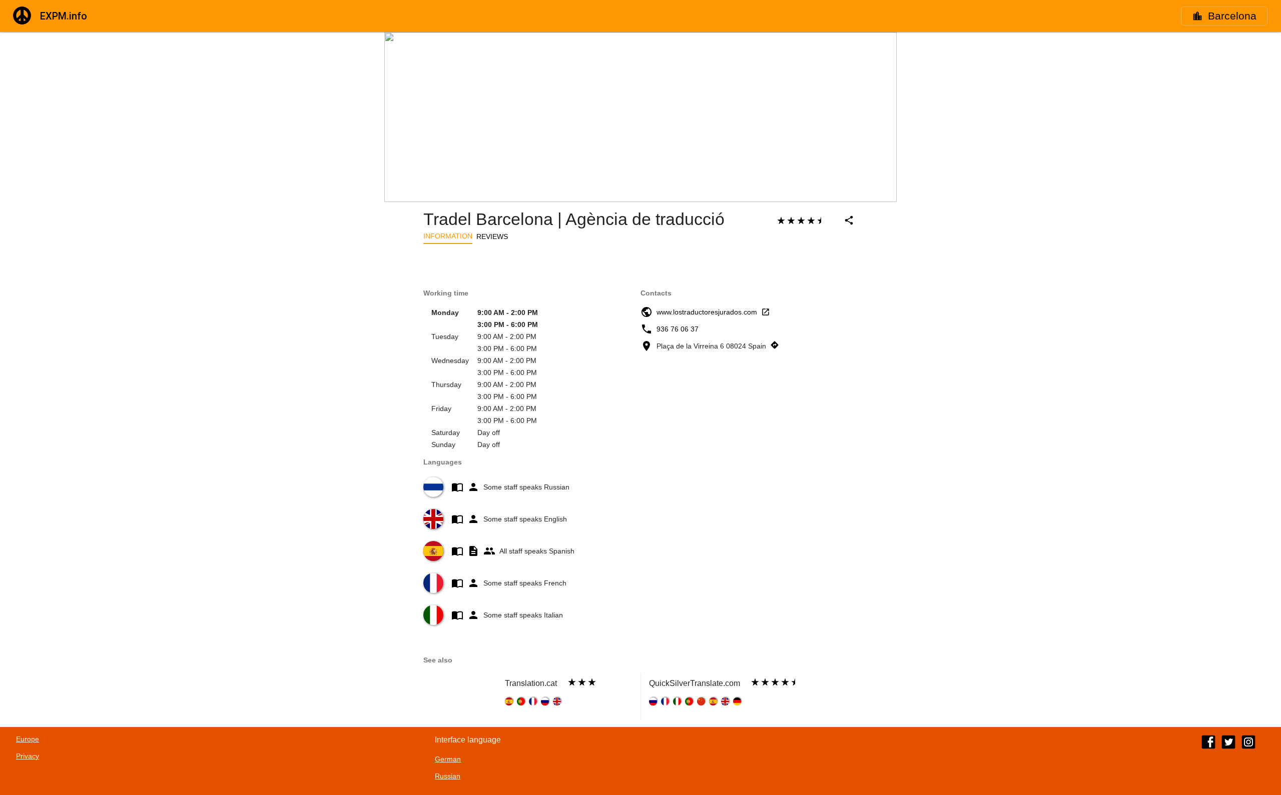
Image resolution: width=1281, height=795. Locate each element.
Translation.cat (531, 683)
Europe (27, 739)
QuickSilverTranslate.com (694, 683)
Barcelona (1232, 16)
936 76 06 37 (678, 329)
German (448, 759)
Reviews (492, 236)
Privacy (27, 756)
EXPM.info (63, 16)
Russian (447, 776)
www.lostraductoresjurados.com (707, 312)
